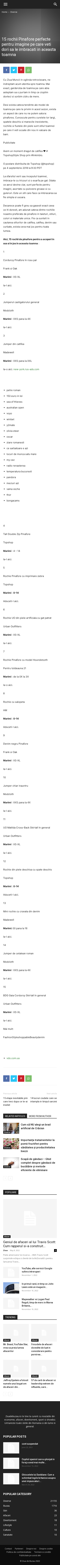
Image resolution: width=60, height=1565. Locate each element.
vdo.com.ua (13, 1058)
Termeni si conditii (42, 1552)
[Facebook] (6, 70)
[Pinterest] (21, 70)
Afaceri (7, 1236)
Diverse (13, 12)
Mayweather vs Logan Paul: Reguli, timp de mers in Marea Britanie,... (37, 1302)
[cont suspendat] (11, 1447)
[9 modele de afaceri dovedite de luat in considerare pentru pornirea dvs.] (44, 1333)
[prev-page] (5, 1178)
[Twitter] (14, 70)
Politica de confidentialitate (19, 1552)
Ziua (5, 1250)
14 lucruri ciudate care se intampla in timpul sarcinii (43, 1100)
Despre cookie (46, 1548)
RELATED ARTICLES (15, 1116)
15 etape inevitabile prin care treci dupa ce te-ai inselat (15, 1101)
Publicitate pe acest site (30, 1555)
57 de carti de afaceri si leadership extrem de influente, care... (43, 1383)
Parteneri (19, 1548)
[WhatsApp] (28, 70)
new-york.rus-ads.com (26, 369)
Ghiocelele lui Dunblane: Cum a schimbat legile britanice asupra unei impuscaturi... (39, 1477)
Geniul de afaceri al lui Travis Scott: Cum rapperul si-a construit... (29, 1244)
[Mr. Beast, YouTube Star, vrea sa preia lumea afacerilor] (16, 1333)
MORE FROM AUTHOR (40, 1116)
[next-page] (10, 1178)
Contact (8, 1548)
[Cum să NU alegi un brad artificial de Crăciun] (11, 1128)
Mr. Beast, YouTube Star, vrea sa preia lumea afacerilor (15, 1347)
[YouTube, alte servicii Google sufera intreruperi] (11, 1272)
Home (4, 12)
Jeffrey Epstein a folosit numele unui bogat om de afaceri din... (15, 1383)
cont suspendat (30, 1444)
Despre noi (31, 1548)
